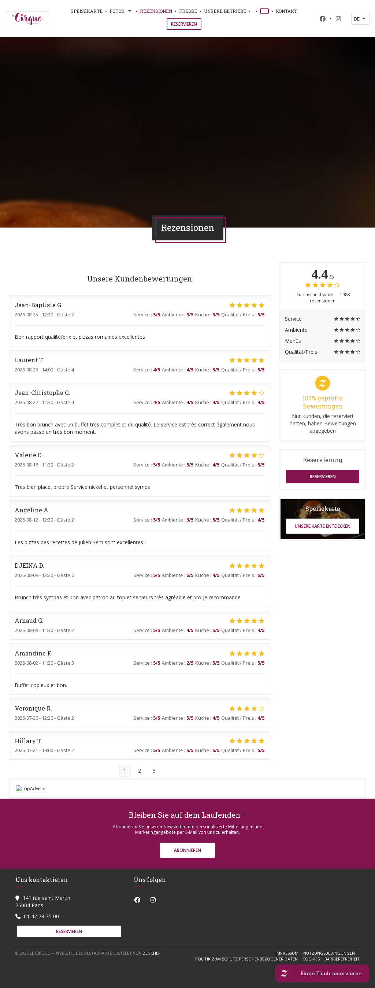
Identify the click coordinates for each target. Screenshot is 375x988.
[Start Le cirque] (27, 18)
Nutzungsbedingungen (331, 953)
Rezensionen (156, 11)
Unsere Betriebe (225, 11)
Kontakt (286, 11)
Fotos (116, 11)
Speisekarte (87, 11)
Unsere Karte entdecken (322, 526)
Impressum (289, 953)
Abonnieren (187, 850)
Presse (188, 11)
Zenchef (151, 953)
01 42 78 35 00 (41, 916)
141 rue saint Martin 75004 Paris (42, 901)
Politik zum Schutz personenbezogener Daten (248, 959)
